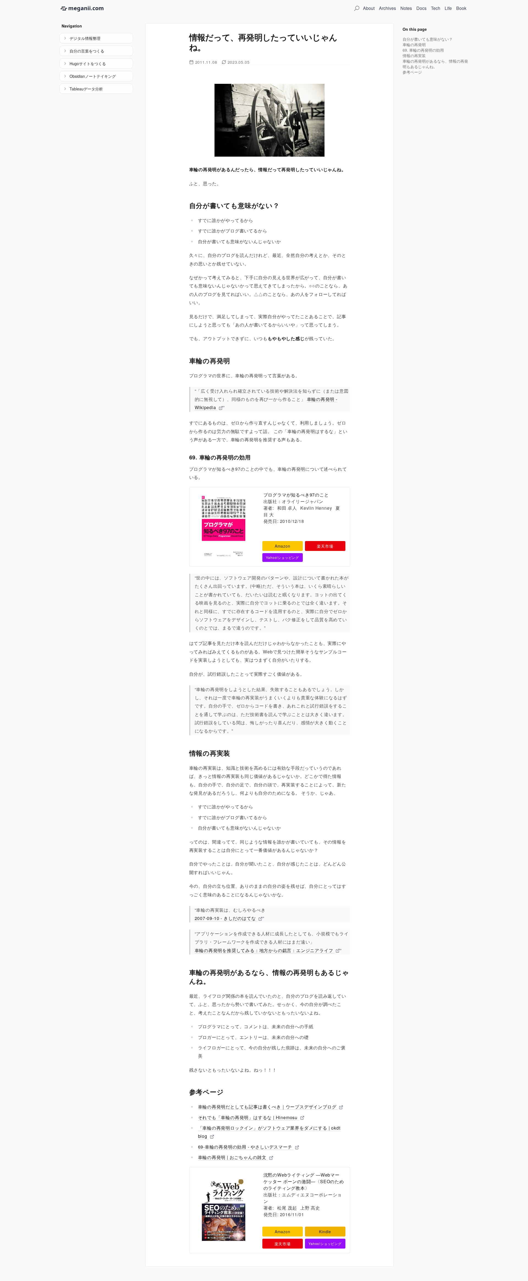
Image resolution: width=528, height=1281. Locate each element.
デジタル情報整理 (85, 38)
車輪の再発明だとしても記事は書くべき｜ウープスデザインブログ (268, 1106)
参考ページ (412, 72)
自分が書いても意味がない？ (428, 39)
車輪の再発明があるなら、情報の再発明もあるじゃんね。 (435, 63)
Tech (435, 8)
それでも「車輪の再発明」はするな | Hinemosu (248, 1117)
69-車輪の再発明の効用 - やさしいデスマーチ (246, 1147)
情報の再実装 (414, 55)
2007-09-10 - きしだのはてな (226, 918)
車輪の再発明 (414, 44)
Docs (421, 8)
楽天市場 (325, 546)
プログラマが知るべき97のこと (296, 495)
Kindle (325, 1231)
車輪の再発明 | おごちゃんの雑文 (233, 1157)
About (369, 8)
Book (461, 8)
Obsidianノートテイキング (93, 76)
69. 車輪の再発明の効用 (423, 50)
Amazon (282, 546)
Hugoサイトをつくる (88, 63)
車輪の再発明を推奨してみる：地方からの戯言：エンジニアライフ (265, 950)
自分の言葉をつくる (87, 51)
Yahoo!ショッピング (282, 557)
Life (448, 8)
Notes (406, 8)
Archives (387, 8)
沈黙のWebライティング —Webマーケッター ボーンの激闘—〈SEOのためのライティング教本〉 (303, 1181)
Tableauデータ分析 (86, 89)
